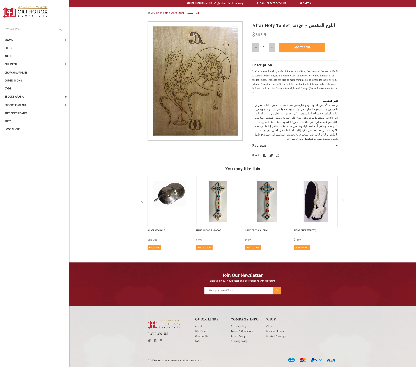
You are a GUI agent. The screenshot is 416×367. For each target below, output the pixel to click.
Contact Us (201, 336)
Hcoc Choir (12, 129)
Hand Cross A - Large (208, 230)
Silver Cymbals (156, 230)
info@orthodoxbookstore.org (228, 3)
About (198, 326)
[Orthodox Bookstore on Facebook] (155, 341)
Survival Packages (276, 336)
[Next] (343, 201)
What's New (201, 331)
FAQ (197, 341)
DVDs (8, 88)
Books (9, 39)
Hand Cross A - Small (257, 230)
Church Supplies (16, 72)
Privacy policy (238, 326)
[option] (169, 213)
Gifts (8, 48)
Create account (276, 3)
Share (256, 155)
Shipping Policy (239, 341)
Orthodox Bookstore (167, 360)
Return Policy (238, 336)
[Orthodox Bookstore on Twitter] (149, 341)
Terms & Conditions (242, 331)
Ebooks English (15, 105)
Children (11, 64)
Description (262, 65)
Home (151, 13)
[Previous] (142, 201)
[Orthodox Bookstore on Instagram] (161, 341)
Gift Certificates (16, 113)
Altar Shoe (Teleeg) (305, 230)
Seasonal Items (275, 331)
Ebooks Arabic (14, 96)
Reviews (259, 145)
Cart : (307, 3)
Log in (262, 3)
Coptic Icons (13, 80)
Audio (8, 56)
